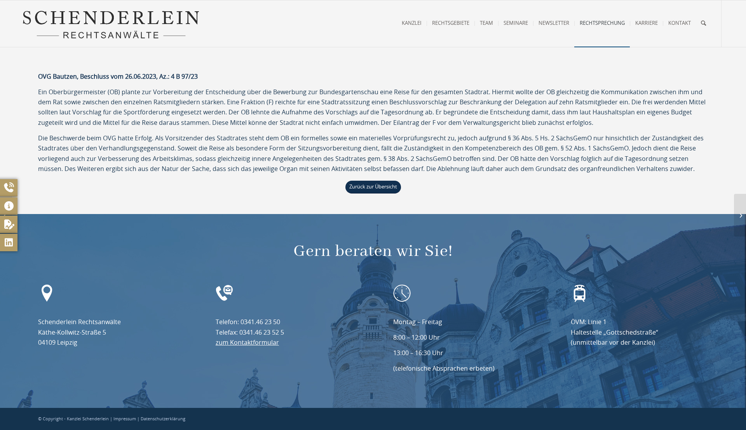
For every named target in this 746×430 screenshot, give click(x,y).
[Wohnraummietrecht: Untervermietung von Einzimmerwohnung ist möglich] (740, 215)
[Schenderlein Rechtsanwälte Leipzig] (111, 23)
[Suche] (703, 23)
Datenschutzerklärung (163, 419)
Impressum (124, 419)
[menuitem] (412, 23)
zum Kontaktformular (247, 343)
